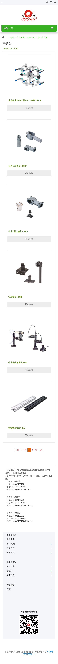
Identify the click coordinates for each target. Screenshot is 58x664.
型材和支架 (42, 37)
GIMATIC (31, 37)
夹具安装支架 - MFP (17, 166)
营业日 (9, 571)
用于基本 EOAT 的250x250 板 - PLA (24, 100)
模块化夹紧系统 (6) (11, 49)
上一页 (23, 450)
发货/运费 (11, 544)
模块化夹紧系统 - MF (17, 362)
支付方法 (10, 566)
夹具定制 (10, 552)
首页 (12, 37)
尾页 (40, 450)
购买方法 (10, 575)
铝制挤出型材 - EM (16, 428)
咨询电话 (10, 548)
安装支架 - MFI (15, 297)
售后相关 (10, 539)
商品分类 (20, 37)
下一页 (34, 450)
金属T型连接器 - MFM (18, 231)
